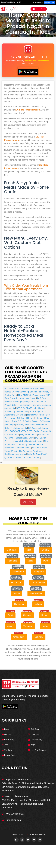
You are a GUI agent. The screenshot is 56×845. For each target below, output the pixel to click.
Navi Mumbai (36, 593)
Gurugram (11, 550)
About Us (7, 734)
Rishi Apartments (19, 428)
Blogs (32, 745)
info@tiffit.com (14, 820)
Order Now (28, 502)
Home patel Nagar (27, 398)
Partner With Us (41, 9)
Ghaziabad (16, 582)
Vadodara (27, 626)
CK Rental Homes (25, 418)
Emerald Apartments (26, 444)
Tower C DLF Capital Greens (25, 421)
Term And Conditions (38, 750)
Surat (10, 615)
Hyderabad (19, 604)
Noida (30, 561)
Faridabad (12, 561)
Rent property (24, 405)
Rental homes (33, 458)
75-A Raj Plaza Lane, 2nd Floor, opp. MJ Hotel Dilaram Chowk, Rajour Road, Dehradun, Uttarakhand (26, 804)
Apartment (37, 451)
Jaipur (10, 626)
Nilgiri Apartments (28, 434)
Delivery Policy (36, 740)
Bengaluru (39, 572)
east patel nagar (39, 448)
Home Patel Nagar (35, 415)
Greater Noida (38, 582)
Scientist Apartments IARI (16, 411)
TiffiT (26, 834)
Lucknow (39, 637)
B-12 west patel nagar (38, 428)
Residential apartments (15, 454)
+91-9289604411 (38, 2)
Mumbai (45, 550)
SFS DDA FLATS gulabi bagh (30, 408)
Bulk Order (34, 729)
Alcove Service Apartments (25, 392)
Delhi (31, 42)
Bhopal (44, 615)
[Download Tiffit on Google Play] (28, 71)
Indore (46, 626)
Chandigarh (18, 637)
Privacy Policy (9, 755)
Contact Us (34, 734)
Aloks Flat (21, 415)
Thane (17, 593)
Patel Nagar (35, 411)
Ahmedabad (18, 572)
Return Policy (9, 740)
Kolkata (38, 604)
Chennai (27, 615)
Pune (45, 561)
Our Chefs (8, 750)
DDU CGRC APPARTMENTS (18, 431)
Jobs (6, 745)
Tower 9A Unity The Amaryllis (18, 451)
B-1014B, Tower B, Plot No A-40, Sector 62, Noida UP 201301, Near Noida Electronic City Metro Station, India (28, 787)
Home (24, 42)
